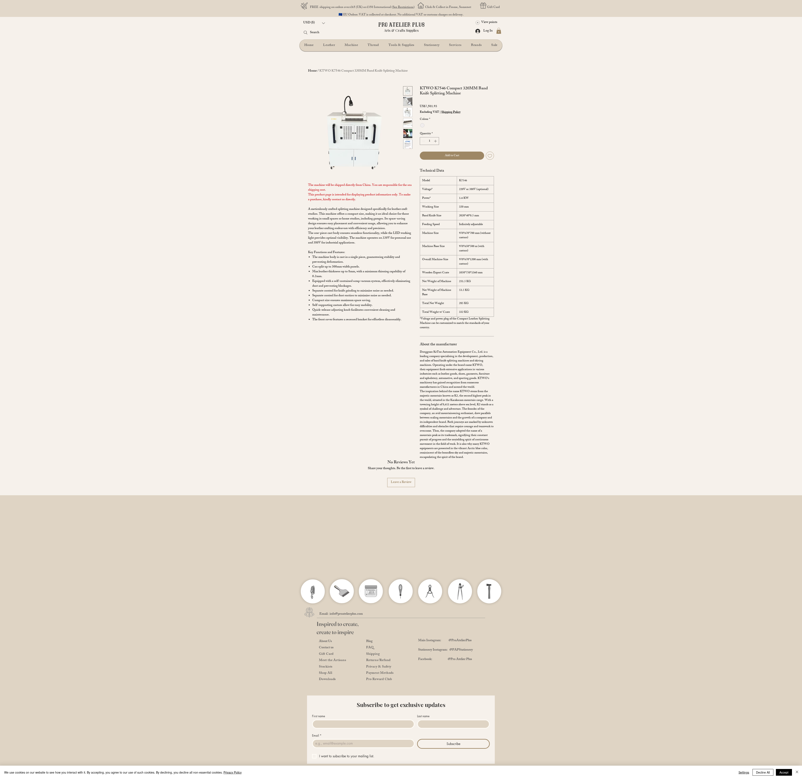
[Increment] (435, 141)
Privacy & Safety (378, 667)
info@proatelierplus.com (346, 614)
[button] (314, 23)
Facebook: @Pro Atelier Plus (445, 659)
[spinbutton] (429, 141)
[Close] (796, 772)
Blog (369, 641)
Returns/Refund (378, 660)
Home (312, 71)
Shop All (325, 673)
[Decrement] (423, 141)
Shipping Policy (451, 112)
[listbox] (314, 23)
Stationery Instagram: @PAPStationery (445, 650)
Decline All (763, 772)
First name (318, 716)
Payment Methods (380, 673)
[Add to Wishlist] (490, 156)
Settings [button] (744, 772)
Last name (423, 716)
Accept (783, 772)
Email (316, 735)
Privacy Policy (232, 772)
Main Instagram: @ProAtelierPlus (445, 641)
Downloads (327, 679)
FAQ (370, 648)
